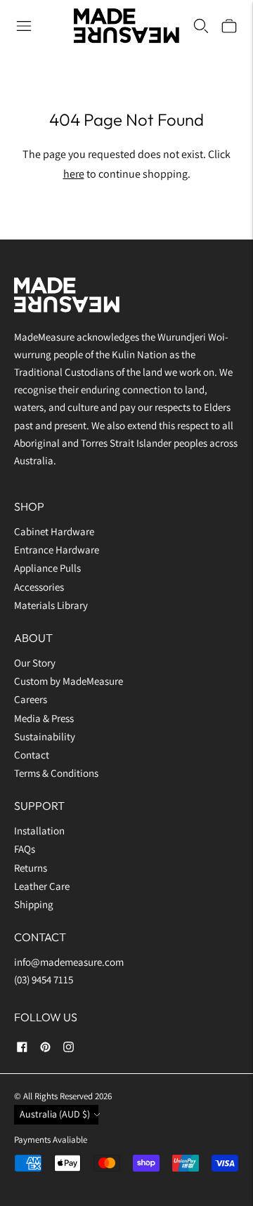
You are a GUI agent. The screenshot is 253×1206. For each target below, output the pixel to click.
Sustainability (44, 736)
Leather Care (42, 886)
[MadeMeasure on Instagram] (68, 1049)
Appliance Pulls (47, 568)
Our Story (35, 662)
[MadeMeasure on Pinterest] (45, 1049)
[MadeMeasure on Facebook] (22, 1049)
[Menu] (24, 26)
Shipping (33, 904)
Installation (39, 830)
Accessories (39, 587)
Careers (30, 699)
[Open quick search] (201, 26)
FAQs (24, 849)
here (73, 173)
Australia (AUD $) (55, 1114)
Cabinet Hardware (54, 531)
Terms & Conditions (56, 773)
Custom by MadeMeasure (69, 681)
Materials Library (51, 605)
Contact (31, 754)
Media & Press (44, 718)
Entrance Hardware (56, 549)
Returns (30, 867)
